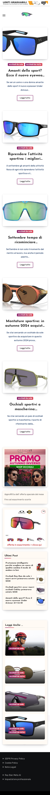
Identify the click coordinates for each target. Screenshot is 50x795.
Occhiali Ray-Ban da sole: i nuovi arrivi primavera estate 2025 (20, 578)
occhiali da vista (33, 64)
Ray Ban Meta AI (13, 775)
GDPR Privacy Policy (15, 758)
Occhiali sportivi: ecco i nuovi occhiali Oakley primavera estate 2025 (20, 589)
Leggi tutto (25, 98)
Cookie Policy (11, 763)
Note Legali (10, 767)
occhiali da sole (16, 64)
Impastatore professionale (18, 779)
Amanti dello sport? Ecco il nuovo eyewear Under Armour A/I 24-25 (19, 600)
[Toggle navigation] (4, 15)
